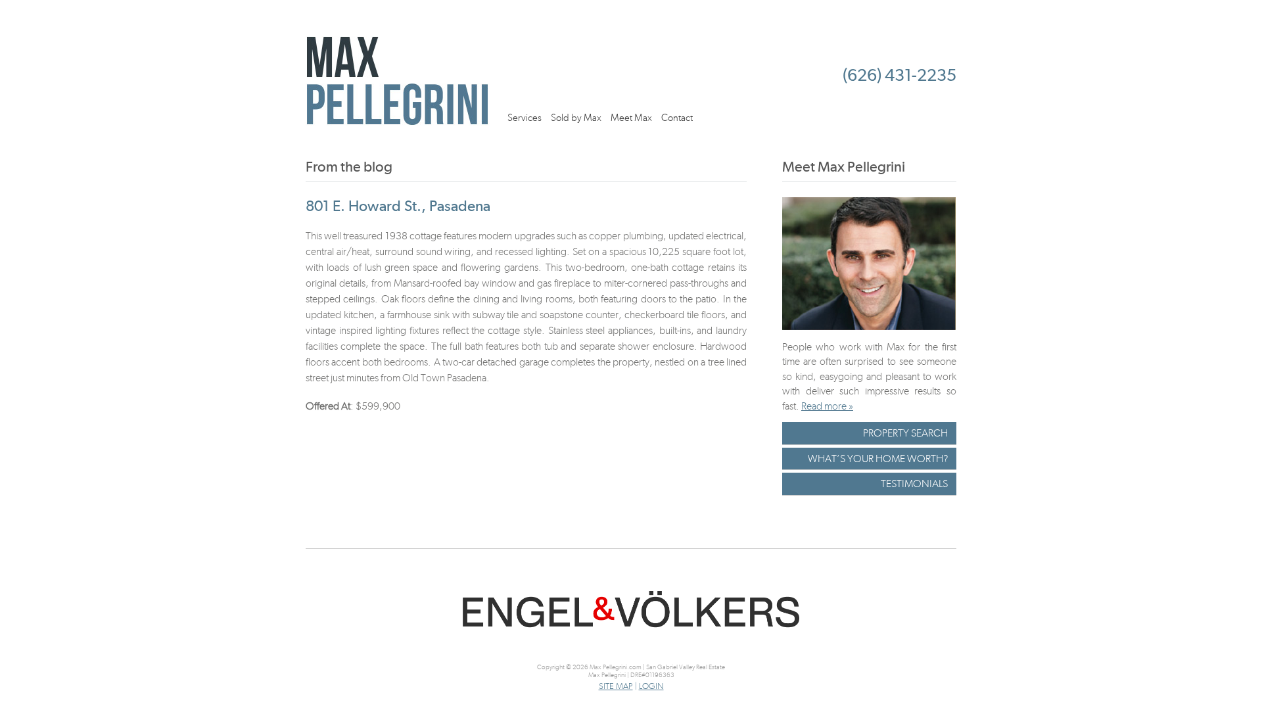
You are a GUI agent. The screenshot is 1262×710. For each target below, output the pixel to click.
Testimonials (914, 483)
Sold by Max (576, 118)
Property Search (905, 433)
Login (651, 686)
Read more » (827, 406)
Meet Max (631, 118)
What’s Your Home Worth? (878, 458)
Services (524, 118)
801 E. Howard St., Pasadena (398, 206)
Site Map (616, 686)
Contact (677, 118)
